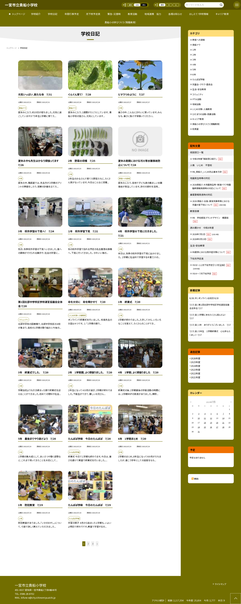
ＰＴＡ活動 (196, 99)
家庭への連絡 (198, 39)
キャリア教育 (222, 14)
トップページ (18, 14)
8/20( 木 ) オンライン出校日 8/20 (204, 298)
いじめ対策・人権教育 (202, 109)
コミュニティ (197, 94)
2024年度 (195, 366)
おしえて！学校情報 (198, 14)
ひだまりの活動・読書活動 (204, 114)
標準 (162, 5)
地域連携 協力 (152, 14)
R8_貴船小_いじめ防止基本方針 (209, 171)
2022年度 (195, 373)
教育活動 (132, 14)
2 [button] (88, 543)
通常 (130, 5)
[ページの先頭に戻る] (235, 598)
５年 (194, 69)
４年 (194, 64)
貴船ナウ (196, 44)
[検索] (221, 4)
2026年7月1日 (205, 234)
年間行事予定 (72, 14)
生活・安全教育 (199, 89)
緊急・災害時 (114, 14)
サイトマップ (220, 584)
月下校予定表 (93, 14)
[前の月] (190, 401)
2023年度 (195, 369)
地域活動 (196, 104)
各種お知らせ (175, 14)
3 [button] (92, 543)
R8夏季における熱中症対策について (211, 252)
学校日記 (52, 14)
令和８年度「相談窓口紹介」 (207, 158)
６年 (194, 74)
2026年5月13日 (201, 239)
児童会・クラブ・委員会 (202, 84)
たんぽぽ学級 (198, 79)
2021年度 (195, 377)
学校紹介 (36, 14)
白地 (137, 5)
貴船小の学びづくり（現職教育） (120, 22)
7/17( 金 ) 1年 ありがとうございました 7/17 (210, 324)
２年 (194, 54)
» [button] (97, 543)
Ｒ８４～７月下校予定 (204, 273)
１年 (194, 49)
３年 (194, 59)
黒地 (143, 5)
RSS (196, 478)
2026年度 (195, 358)
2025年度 (195, 362)
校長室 (195, 128)
